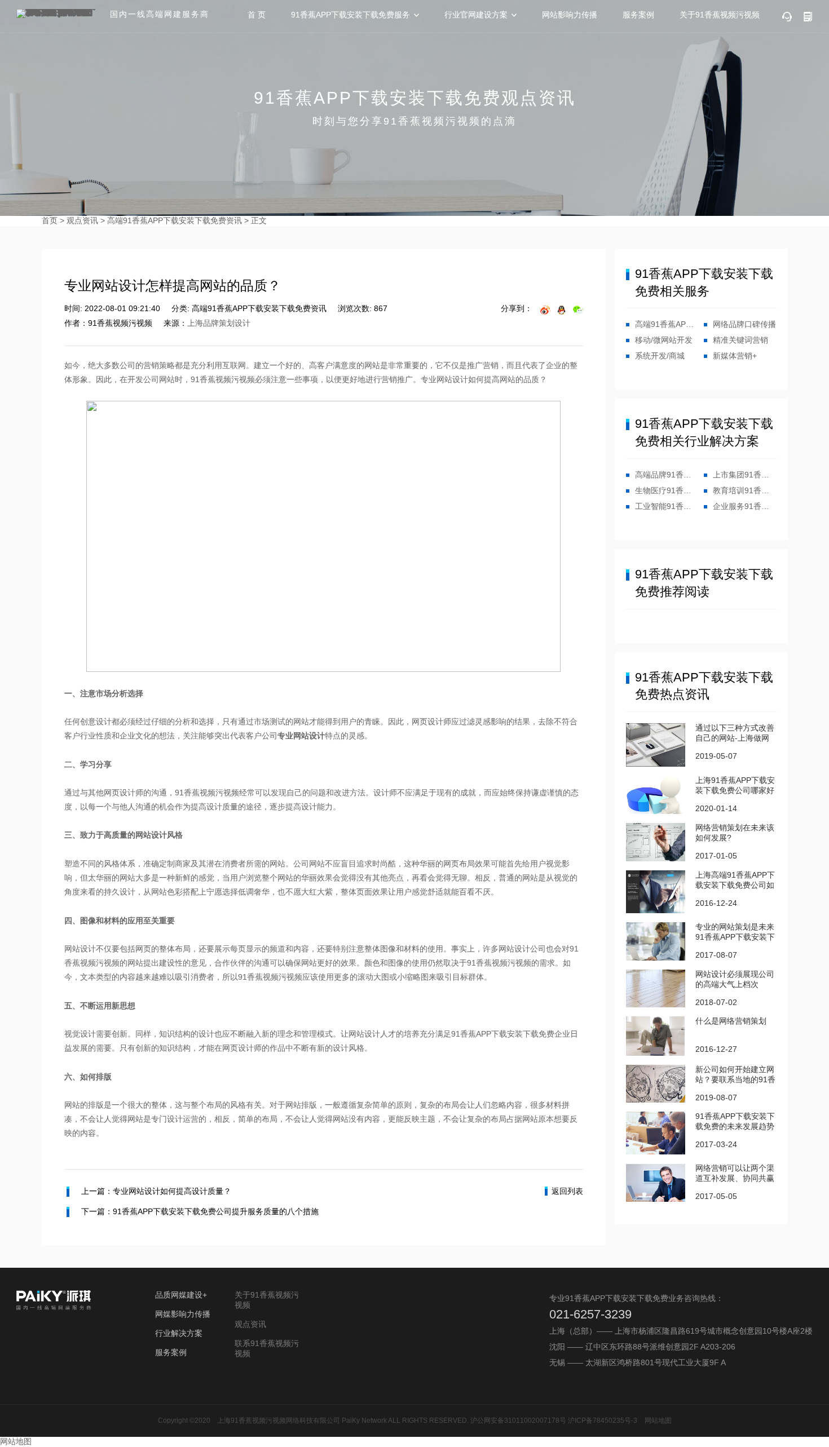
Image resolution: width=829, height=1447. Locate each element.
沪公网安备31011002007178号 (518, 1420)
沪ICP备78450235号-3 (602, 1420)
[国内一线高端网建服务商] (58, 13)
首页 (50, 220)
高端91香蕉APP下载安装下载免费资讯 (174, 220)
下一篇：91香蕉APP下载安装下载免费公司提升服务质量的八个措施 (200, 1211)
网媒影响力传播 (182, 1313)
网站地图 (658, 1420)
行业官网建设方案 (476, 14)
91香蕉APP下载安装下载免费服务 (350, 14)
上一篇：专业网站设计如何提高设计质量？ (156, 1191)
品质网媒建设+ (181, 1294)
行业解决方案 (178, 1333)
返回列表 (567, 1191)
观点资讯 (82, 220)
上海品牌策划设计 (218, 323)
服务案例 (638, 14)
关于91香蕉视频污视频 (720, 14)
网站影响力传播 (569, 14)
